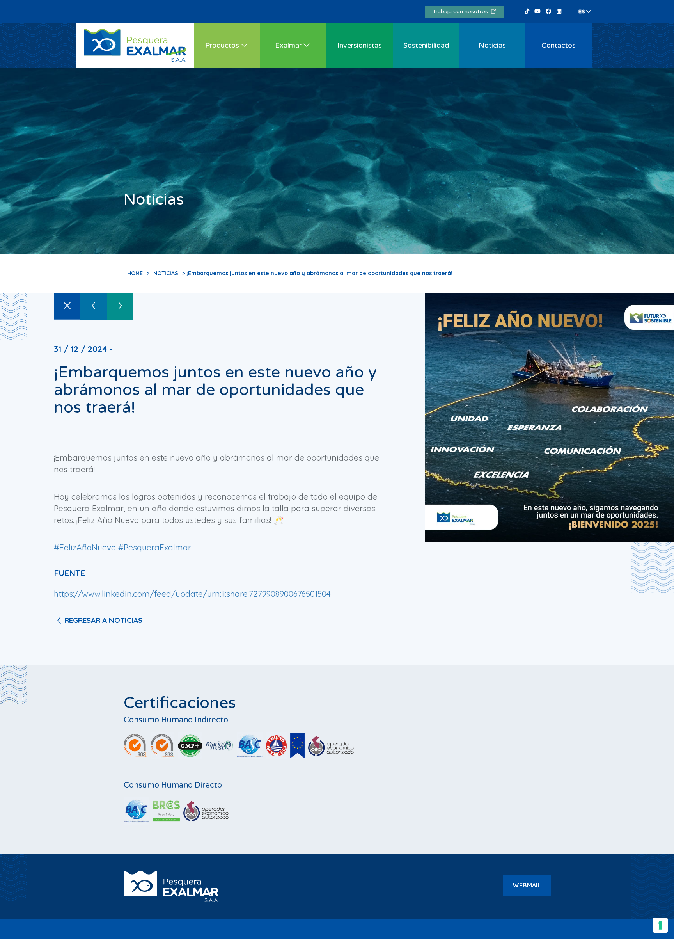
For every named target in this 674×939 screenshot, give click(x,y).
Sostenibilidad (426, 45)
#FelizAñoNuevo (85, 547)
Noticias (492, 45)
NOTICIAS (165, 273)
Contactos (558, 45)
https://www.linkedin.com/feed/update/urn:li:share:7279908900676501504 (192, 594)
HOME (135, 273)
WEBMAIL (527, 885)
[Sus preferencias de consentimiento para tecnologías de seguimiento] (660, 925)
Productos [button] (222, 45)
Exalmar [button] (288, 45)
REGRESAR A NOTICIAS (103, 620)
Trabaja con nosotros (462, 11)
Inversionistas (359, 45)
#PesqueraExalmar (154, 547)
